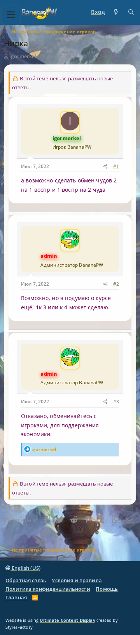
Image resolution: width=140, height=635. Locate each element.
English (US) (25, 567)
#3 (116, 401)
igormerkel (22, 56)
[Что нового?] (116, 12)
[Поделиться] (105, 166)
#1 (116, 166)
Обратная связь (25, 580)
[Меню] (11, 15)
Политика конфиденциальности (47, 588)
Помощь (107, 588)
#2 (116, 284)
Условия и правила (77, 580)
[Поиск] (131, 12)
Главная (16, 597)
